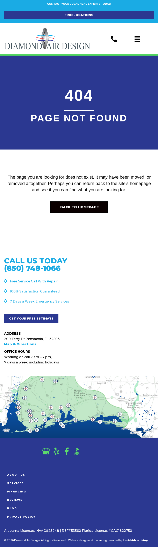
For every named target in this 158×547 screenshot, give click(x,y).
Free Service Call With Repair (34, 281)
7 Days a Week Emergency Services (39, 301)
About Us (16, 474)
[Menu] (137, 39)
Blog (12, 508)
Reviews (15, 499)
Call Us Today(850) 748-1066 (35, 264)
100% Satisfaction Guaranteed (35, 291)
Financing (16, 491)
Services (15, 483)
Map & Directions (20, 344)
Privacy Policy (21, 516)
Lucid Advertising (135, 540)
